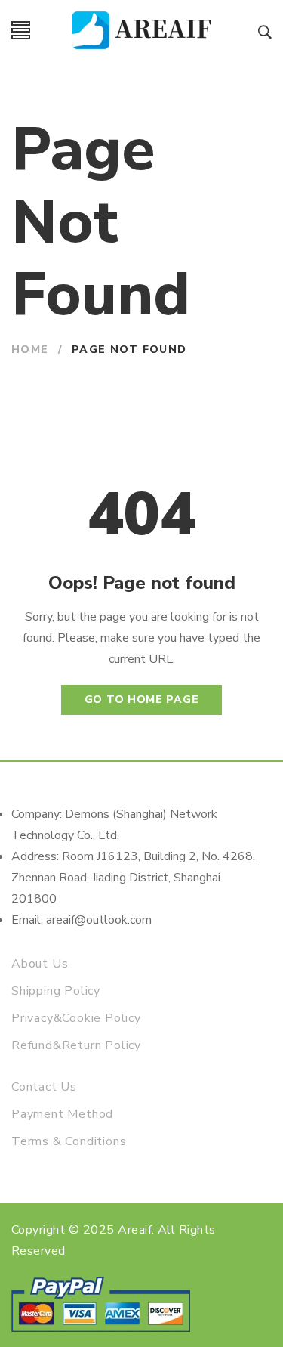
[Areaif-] (144, 30)
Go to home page (142, 699)
